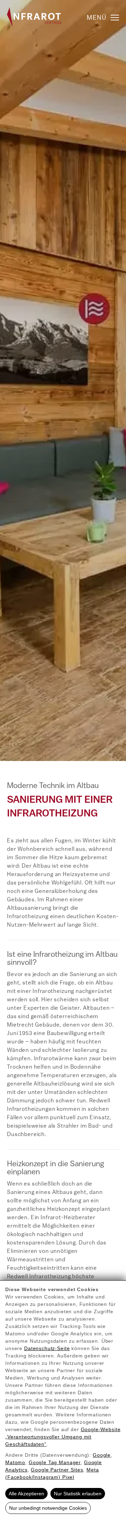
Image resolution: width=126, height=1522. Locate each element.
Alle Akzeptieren (26, 1493)
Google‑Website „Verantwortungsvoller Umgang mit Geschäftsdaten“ (62, 1437)
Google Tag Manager (54, 1462)
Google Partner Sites (57, 1470)
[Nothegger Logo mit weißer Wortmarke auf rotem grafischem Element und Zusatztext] (34, 17)
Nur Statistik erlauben (78, 1493)
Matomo (15, 1462)
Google (102, 1455)
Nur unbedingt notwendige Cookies (48, 1508)
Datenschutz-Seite (47, 1348)
